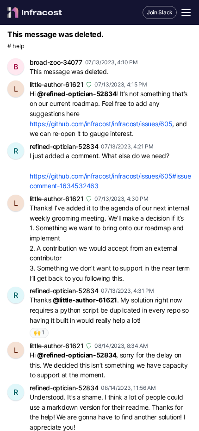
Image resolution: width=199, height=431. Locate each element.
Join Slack (160, 12)
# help (15, 46)
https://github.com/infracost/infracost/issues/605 (101, 124)
